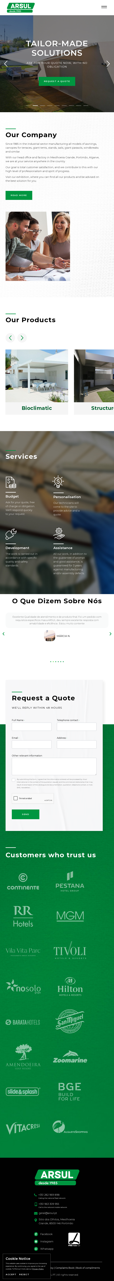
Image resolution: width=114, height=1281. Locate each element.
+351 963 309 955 (49, 1204)
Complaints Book (64, 1268)
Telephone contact (68, 720)
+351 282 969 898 (49, 1194)
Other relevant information (27, 755)
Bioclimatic (37, 408)
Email (15, 738)
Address (61, 738)
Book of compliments (88, 1268)
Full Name (18, 720)
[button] (104, 7)
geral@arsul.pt (48, 1213)
